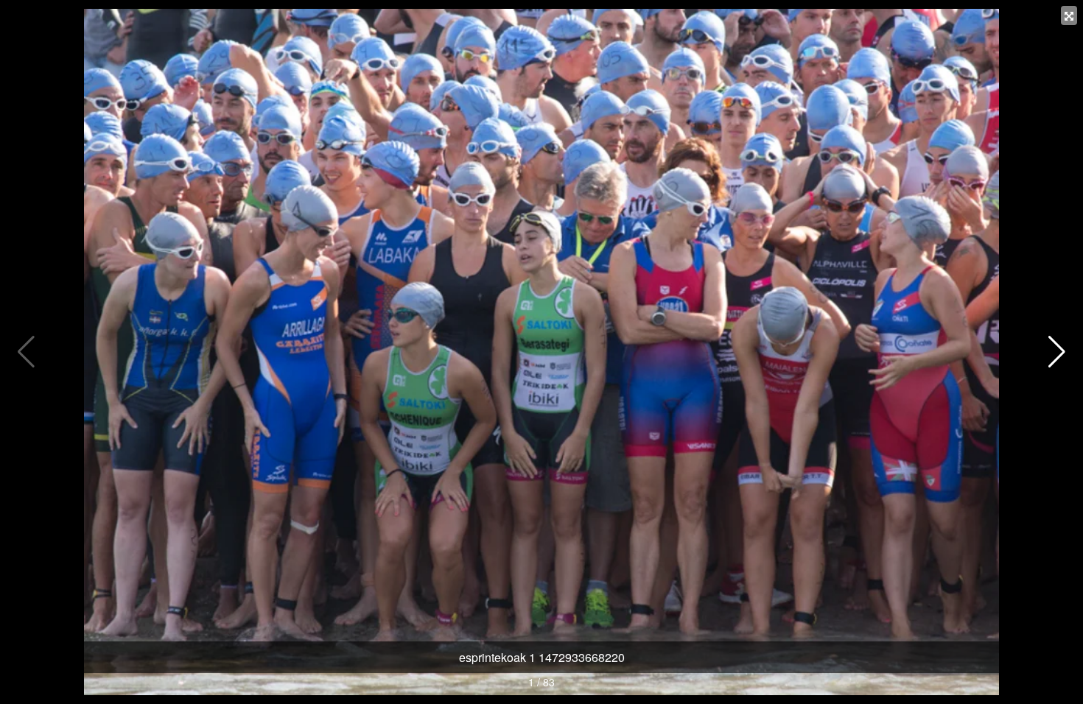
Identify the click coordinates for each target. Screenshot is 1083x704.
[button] (1057, 352)
